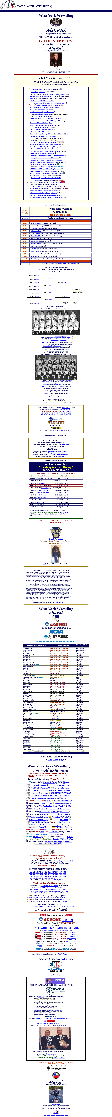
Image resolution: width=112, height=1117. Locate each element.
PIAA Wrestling (56, 539)
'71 (49, 413)
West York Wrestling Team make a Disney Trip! (45, 195)
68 (43, 887)
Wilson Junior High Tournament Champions (44, 190)
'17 (63, 186)
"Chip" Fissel (41, 495)
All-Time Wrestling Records (59, 454)
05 (53, 889)
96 (44, 889)
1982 (60, 873)
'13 (50, 186)
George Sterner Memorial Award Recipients (45, 158)
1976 (41, 873)
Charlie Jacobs (37, 1010)
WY (31, 197)
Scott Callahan (64, 338)
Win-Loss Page (56, 759)
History (62, 1115)
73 (53, 887)
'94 (54, 140)
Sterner (45, 817)
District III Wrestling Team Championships (43, 125)
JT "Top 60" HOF (63, 94)
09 (57, 889)
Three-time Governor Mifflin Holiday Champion (45, 151)
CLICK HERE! (72, 932)
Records (53, 1115)
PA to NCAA (67, 839)
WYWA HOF (51, 94)
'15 (58, 186)
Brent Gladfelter (36, 236)
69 (70, 803)
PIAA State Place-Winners (39, 132)
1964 (33, 898)
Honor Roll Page (64, 444)
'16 (60, 186)
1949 (37, 871)
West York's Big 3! (47, 814)
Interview (36, 188)
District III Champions (43, 114)
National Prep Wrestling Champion (41, 162)
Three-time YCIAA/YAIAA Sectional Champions (45, 118)
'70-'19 (67, 920)
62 (36, 887)
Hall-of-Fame (60, 602)
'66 (70, 411)
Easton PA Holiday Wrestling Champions (44, 142)
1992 (45, 874)
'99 (57, 140)
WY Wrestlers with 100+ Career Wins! (42, 101)
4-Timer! (66, 796)
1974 (34, 873)
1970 (56, 871)
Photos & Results (65, 409)
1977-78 (37, 289)
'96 (52, 415)
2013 (41, 878)
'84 (44, 415)
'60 (63, 411)
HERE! (48, 801)
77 (55, 887)
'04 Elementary (65, 822)
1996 (60, 874)
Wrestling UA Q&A (60, 817)
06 (55, 889)
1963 (30, 898)
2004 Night (57, 841)
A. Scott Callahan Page (38, 819)
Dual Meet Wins (37, 89)
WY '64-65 (66, 793)
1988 (34, 874)
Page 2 (61, 861)
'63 (33, 140)
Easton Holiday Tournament (52, 346)
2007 (56, 876)
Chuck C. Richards (43, 476)
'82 (33, 186)
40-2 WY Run (55, 796)
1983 (56, 801)
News (45, 1115)
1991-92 (37, 279)
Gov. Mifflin (36, 822)
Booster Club (69, 861)
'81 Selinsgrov (55, 825)
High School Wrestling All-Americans (42, 112)
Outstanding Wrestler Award (57, 451)
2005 (49, 876)
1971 (60, 871)
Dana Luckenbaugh (37, 226)
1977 (45, 873)
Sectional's (43, 809)
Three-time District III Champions (41, 123)
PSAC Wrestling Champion (38, 175)
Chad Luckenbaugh (37, 233)
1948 (44, 564)
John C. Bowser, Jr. (37, 223)
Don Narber (35, 248)
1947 (30, 871)
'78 (49, 140)
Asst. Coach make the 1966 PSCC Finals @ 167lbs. (49, 197)
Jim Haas (50, 338)
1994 (52, 874)
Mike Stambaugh (36, 251)
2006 (52, 876)
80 (62, 887)
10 (59, 889)
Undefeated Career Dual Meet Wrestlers (43, 136)
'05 (62, 415)
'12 (44, 186)
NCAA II (73, 940)
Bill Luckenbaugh (36, 231)
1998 (30, 876)
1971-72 (80, 289)
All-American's (63, 814)
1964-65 (37, 275)
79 (60, 887)
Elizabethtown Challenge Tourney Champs (43, 193)
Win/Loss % (40, 788)
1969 (55, 107)
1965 (50, 107)
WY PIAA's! (66, 891)
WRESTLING (71, 941)
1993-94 (37, 296)
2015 (49, 878)
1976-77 (50, 285)
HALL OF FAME (67, 906)
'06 (65, 415)
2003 (41, 876)
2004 (45, 876)
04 (51, 889)
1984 (30, 874)
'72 (41, 140)
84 (36, 889)
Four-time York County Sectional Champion (44, 121)
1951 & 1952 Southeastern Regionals (44, 893)
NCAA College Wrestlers (49, 166)
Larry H (42, 827)
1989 (37, 874)
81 (64, 887)
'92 (52, 140)
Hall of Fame (64, 512)
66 (41, 887)
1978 (49, 873)
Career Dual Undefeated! (41, 790)
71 (49, 887)
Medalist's (64, 811)
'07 (57, 880)
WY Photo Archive (62, 790)
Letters (46, 829)
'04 (39, 186)
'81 (67, 413)
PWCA (41, 997)
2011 (34, 878)
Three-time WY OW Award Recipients (42, 153)
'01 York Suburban (38, 825)
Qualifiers (65, 959)
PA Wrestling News (51, 1054)
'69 (44, 413)
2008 (60, 876)
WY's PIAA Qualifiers (48, 811)
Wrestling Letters (46, 940)
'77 (46, 140)
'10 (70, 415)
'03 (57, 415)
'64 (35, 140)
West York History (38, 785)
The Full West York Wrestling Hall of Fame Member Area (61, 263)
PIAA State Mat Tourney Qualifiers (42, 129)
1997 (64, 874)
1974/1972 (58, 834)
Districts (48, 430)
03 (49, 889)
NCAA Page (38, 837)
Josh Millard (41, 502)
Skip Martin (63, 336)
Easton (46, 822)
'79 (62, 413)
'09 (42, 186)
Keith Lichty (68, 930)
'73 (67, 51)
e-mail (64, 72)
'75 (43, 140)
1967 (49, 871)
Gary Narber (58, 384)
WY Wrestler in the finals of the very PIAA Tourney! (48, 103)
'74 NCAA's (54, 831)
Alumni (48, 1115)
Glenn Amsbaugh (36, 228)
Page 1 (56, 861)
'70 (47, 413)
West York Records (61, 788)
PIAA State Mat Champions (39, 107)
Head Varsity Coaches (38, 92)
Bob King (34, 246)
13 (65, 889)
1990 (41, 874)
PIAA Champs (69, 430)
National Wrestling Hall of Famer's (41, 96)
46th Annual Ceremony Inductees (55, 1010)
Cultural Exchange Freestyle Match (41, 134)
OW (69, 806)
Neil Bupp (68, 337)
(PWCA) (32, 98)
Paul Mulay (57, 336)
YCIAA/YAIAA (45, 803)
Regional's (64, 809)
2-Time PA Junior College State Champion (43, 164)
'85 (47, 415)
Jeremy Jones (41, 497)
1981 (56, 873)
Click (40, 944)
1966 (45, 871)
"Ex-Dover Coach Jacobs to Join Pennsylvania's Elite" (52, 1018)
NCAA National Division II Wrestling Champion (45, 169)
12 (61, 889)
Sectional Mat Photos (49, 886)
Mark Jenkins (53, 337)
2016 (52, 878)
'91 (49, 415)
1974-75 (37, 294)
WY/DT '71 (66, 798)
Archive (34, 829)
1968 (63, 803)
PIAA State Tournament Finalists (40, 109)
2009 (64, 876)
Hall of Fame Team (59, 456)
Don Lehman (35, 254)
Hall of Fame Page (38, 798)
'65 (38, 140)
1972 (64, 871)
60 (34, 887)
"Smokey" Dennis (45, 381)
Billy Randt (34, 241)
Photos (66, 1115)
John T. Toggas (36, 259)
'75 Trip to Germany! (64, 827)
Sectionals (66, 408)
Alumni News (66, 801)
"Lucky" (61, 806)
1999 (34, 876)
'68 (42, 413)
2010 (30, 878)
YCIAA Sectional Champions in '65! (41, 127)
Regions (53, 430)
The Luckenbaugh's (47, 806)
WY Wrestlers (35, 180)
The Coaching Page (62, 785)
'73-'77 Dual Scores (59, 940)
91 (40, 889)
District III (54, 809)
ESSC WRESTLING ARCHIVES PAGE (56, 928)
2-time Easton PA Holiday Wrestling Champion (45, 147)
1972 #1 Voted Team (39, 796)
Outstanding (34, 817)
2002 (37, 876)
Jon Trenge (65, 1025)
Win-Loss (58, 1115)
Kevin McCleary (36, 243)
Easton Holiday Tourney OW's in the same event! (45, 144)
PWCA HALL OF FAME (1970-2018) (49, 1023)
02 (46, 889)
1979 (52, 873)
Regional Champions (42, 116)
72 (51, 887)
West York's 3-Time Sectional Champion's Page (46, 891)
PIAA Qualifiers (60, 430)
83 (34, 889)
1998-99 (37, 282)
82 (31, 889)
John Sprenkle (35, 256)
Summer (68, 841)
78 (58, 887)
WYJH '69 (55, 793)
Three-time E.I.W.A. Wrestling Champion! (43, 171)
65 (38, 887)
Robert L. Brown (42, 483)
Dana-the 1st (53, 798)
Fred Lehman (45, 384)
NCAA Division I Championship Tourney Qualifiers (46, 173)
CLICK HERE (44, 342)
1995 (56, 874)
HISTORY (34, 906)
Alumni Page (50, 782)
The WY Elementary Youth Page (48, 844)
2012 (37, 878)
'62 (65, 411)
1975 (65, 834)
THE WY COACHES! (49, 906)
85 (38, 889)
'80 (65, 413)
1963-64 (64, 901)
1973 (50, 834)
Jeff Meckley (35, 238)
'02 (55, 415)
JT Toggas (64, 819)
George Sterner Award (55, 453)
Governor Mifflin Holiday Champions (43, 149)
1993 (49, 874)
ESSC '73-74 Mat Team (53, 182)
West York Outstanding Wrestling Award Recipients (47, 155)
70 (47, 887)
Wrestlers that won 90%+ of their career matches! (46, 160)
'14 (55, 186)
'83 (36, 186)
